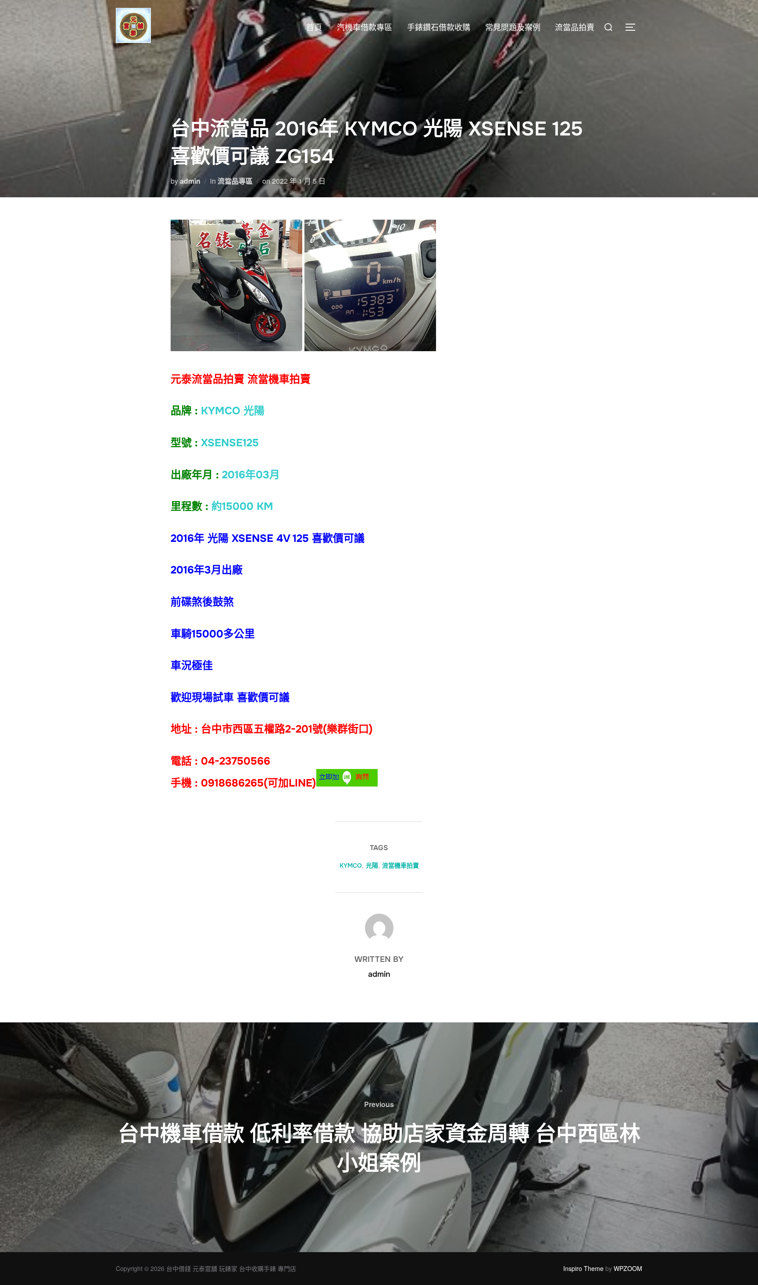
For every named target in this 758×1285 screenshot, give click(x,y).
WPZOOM (628, 1268)
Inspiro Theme (583, 1268)
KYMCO (351, 865)
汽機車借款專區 (364, 27)
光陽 (372, 865)
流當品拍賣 (574, 27)
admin (190, 181)
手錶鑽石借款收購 (438, 27)
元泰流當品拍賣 (207, 379)
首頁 (314, 27)
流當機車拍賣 (400, 865)
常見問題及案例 (512, 27)
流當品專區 (235, 181)
